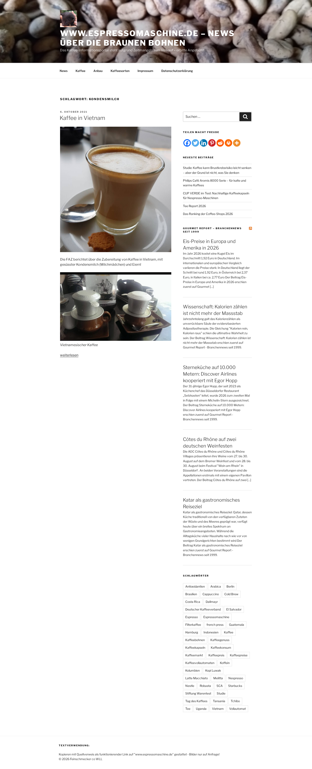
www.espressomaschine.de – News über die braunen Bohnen (147, 38)
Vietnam (218, 708)
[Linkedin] (203, 143)
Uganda (201, 708)
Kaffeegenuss (219, 640)
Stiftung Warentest (198, 693)
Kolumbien (192, 670)
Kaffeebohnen (195, 640)
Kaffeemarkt (194, 655)
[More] (236, 143)
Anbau (98, 71)
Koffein (225, 663)
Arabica (215, 586)
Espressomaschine (216, 617)
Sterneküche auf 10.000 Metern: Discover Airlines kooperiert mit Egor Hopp (210, 374)
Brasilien (191, 594)
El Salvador (234, 609)
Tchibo (235, 701)
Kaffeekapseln (195, 647)
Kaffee (80, 71)
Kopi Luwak (213, 670)
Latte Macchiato (196, 678)
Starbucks (235, 686)
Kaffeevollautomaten (199, 663)
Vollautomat (237, 708)
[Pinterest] (212, 143)
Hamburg (191, 632)
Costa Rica (192, 601)
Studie (221, 693)
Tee (187, 708)
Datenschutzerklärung (177, 71)
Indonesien (211, 632)
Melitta (218, 678)
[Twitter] (195, 143)
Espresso (191, 617)
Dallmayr (212, 601)
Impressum (145, 71)
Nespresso (235, 678)
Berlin (230, 586)
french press (215, 624)
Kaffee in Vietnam (82, 118)
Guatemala (236, 624)
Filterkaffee (193, 624)
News (63, 71)
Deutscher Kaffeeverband (203, 609)
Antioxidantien (195, 586)
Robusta (205, 686)
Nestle (189, 686)
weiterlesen (69, 355)
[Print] (228, 143)
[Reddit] (220, 143)
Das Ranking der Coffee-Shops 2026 (208, 214)
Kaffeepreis (216, 655)
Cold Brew (231, 594)
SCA (219, 686)
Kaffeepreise (238, 655)
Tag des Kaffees (196, 701)
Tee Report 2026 (194, 206)
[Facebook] (187, 143)
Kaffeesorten (120, 71)
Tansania (219, 701)
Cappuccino (210, 594)
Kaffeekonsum (221, 647)
